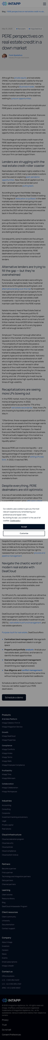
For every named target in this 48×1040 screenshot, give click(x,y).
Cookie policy (15, 520)
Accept (24, 527)
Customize (24, 533)
